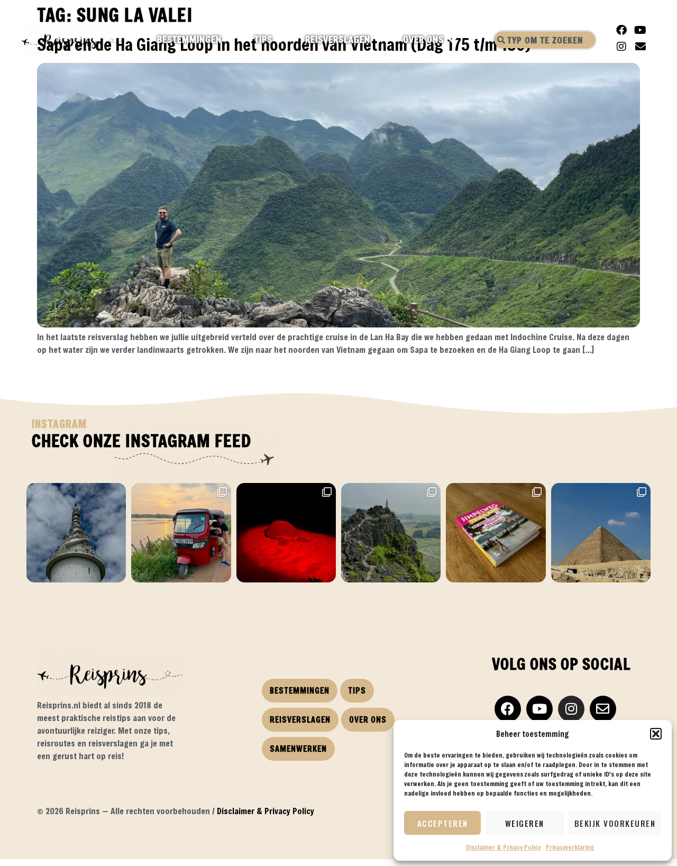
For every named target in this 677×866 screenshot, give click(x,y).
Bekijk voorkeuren (615, 823)
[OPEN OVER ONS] (453, 40)
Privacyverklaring (570, 847)
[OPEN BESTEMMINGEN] (230, 40)
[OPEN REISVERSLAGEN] (379, 40)
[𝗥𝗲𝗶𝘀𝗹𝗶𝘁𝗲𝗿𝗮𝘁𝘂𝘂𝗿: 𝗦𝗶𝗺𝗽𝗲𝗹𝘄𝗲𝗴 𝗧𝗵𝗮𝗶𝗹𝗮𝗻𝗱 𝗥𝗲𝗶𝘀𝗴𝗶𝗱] (495, 532)
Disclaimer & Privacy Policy (503, 847)
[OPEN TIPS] (281, 40)
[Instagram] (621, 46)
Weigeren (524, 823)
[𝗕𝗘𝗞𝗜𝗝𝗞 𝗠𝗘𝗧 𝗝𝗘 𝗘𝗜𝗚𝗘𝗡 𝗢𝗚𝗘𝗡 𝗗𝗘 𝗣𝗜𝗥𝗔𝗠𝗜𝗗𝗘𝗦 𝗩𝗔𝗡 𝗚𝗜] (601, 532)
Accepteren (442, 823)
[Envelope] (640, 46)
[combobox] (545, 40)
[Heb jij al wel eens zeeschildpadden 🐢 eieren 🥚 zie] (286, 532)
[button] (656, 733)
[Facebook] (621, 30)
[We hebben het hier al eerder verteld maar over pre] (181, 532)
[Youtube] (640, 30)
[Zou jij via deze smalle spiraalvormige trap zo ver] (76, 532)
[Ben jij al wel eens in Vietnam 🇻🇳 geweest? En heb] (391, 532)
